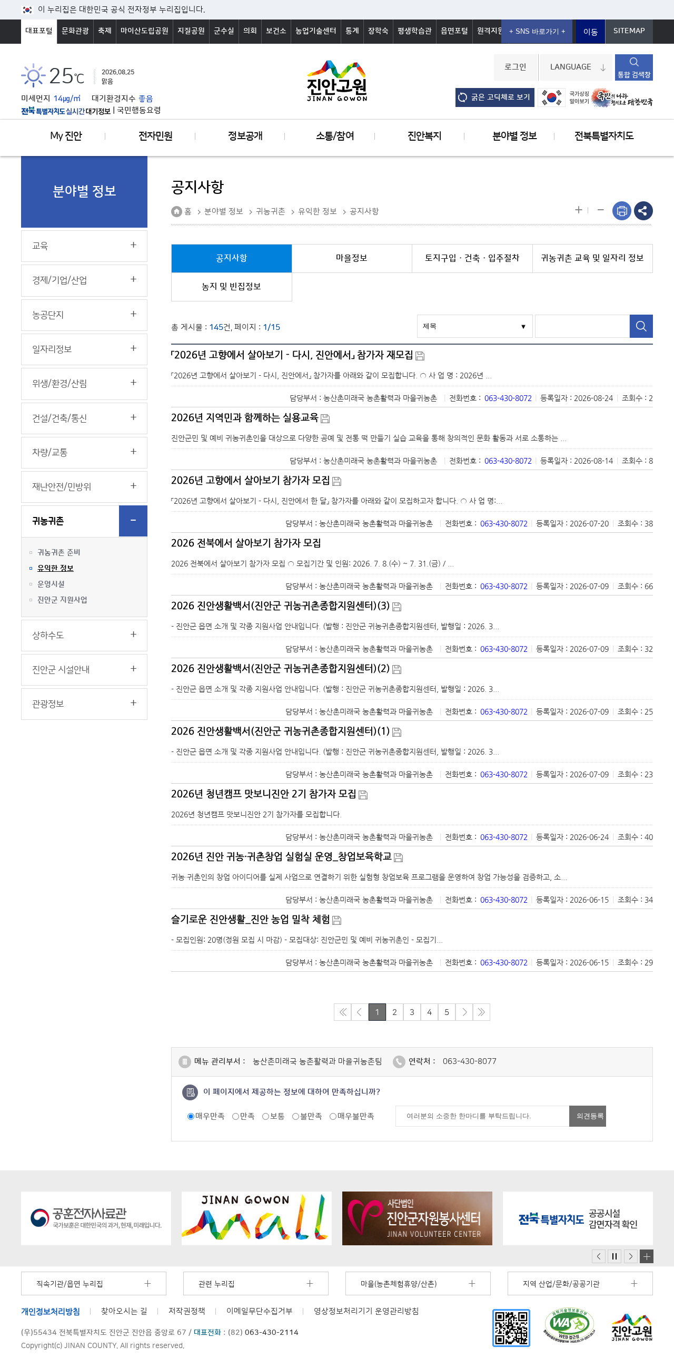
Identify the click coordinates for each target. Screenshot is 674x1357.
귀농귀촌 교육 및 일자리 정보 (592, 258)
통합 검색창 (634, 75)
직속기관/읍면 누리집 (69, 1284)
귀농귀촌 (48, 521)
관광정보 (48, 704)
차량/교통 (49, 452)
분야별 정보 (514, 136)
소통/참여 (334, 136)
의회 (250, 31)
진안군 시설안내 (61, 670)
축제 (105, 31)
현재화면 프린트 (621, 210)
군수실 (224, 31)
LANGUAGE (570, 67)
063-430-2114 (272, 1333)
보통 (277, 1116)
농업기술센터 (315, 31)
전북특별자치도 (603, 136)
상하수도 (48, 635)
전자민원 (155, 136)
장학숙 (378, 31)
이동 (590, 32)
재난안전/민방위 (61, 487)
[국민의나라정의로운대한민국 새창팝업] (622, 98)
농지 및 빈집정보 (231, 286)
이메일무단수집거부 (259, 1311)
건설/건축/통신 (59, 418)
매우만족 (210, 1116)
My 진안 (66, 136)
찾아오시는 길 (124, 1311)
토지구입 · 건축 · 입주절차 (472, 258)
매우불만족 (356, 1116)
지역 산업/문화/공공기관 (561, 1284)
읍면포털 (454, 31)
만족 (247, 1116)
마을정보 (352, 258)
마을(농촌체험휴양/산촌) (399, 1284)
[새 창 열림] (66, 110)
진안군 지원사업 (62, 600)
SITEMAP (629, 31)
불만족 (311, 1116)
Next (631, 1256)
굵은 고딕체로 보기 (500, 97)
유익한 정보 (55, 568)
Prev (599, 1256)
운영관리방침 (366, 1311)
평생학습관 (415, 31)
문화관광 (75, 31)
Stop (614, 1256)
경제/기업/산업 (59, 280)
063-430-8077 (470, 1061)
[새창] (511, 1327)
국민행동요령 (139, 110)
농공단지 (48, 315)
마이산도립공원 (144, 31)
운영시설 (51, 584)
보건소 (276, 31)
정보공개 (245, 136)
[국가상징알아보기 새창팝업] (563, 97)
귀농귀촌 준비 (59, 553)
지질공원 (191, 31)
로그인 (515, 67)
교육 (40, 246)
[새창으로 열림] (96, 1218)
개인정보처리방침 (50, 1311)
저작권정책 (186, 1311)
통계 (352, 31)
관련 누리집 (217, 1284)
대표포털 (39, 31)
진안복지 (424, 136)
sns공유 (643, 210)
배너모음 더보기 (646, 1256)
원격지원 (490, 31)
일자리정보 (52, 349)
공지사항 (364, 211)
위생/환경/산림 (59, 383)
